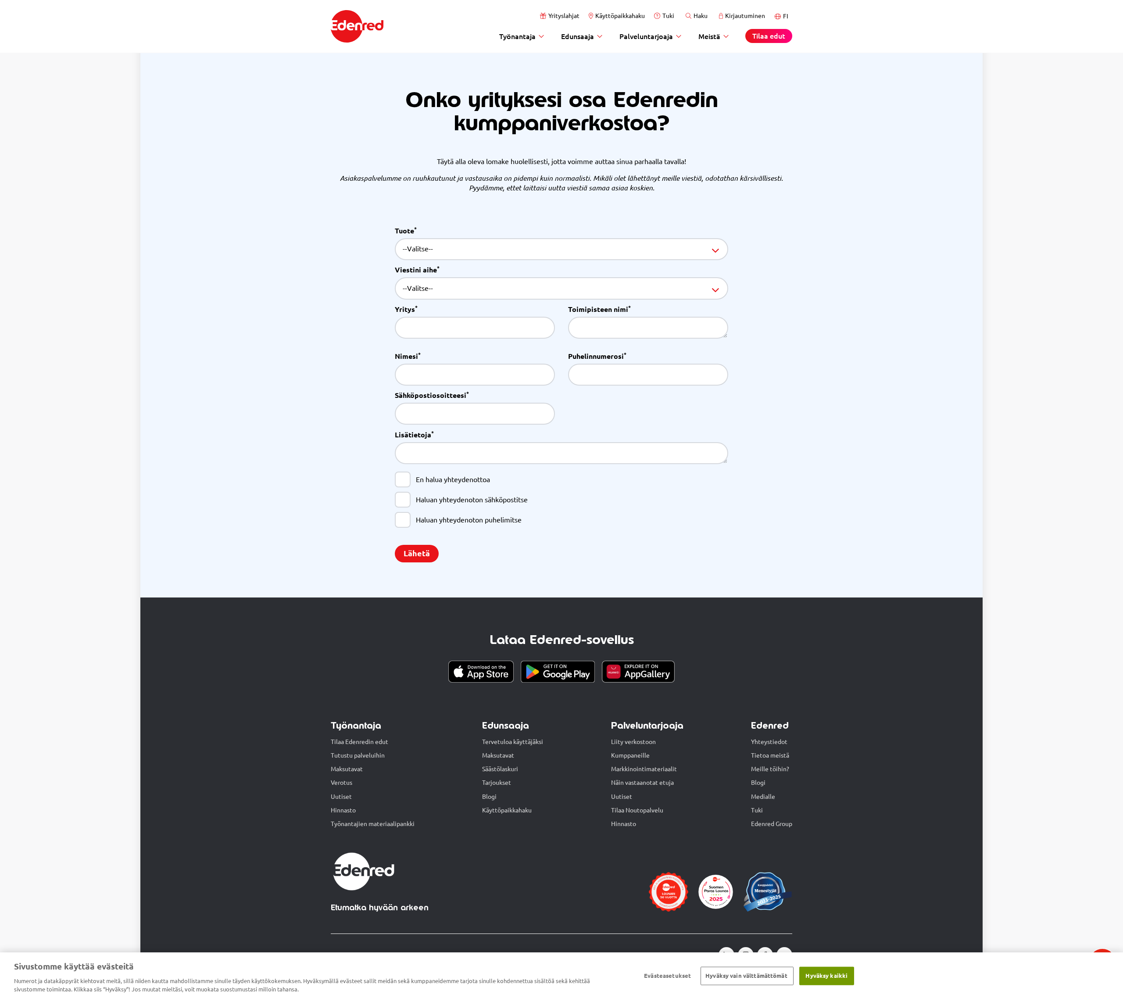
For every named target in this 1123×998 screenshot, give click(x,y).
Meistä (709, 36)
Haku (701, 15)
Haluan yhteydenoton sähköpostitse (472, 499)
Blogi (489, 796)
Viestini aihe (417, 270)
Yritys (406, 310)
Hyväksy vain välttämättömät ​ (747, 975)
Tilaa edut (768, 36)
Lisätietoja (414, 435)
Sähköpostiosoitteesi (432, 396)
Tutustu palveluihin (358, 755)
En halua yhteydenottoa (453, 479)
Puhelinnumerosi (597, 357)
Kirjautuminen (745, 15)
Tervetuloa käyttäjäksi (512, 741)
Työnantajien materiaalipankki (373, 823)
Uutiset (341, 796)
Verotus (341, 782)
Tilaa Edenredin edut (359, 741)
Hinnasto (343, 810)
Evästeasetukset (667, 975)
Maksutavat (347, 769)
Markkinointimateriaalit (644, 769)
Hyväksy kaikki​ (826, 975)
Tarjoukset (496, 782)
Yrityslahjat (563, 15)
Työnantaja (517, 36)
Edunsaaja (577, 36)
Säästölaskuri (500, 769)
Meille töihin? (770, 769)
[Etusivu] (357, 26)
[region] (561, 975)
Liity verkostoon (633, 741)
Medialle (763, 796)
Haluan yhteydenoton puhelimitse (469, 519)
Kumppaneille (630, 755)
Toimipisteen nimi (599, 310)
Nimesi (408, 357)
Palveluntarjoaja (646, 36)
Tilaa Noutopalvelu (637, 810)
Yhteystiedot (769, 741)
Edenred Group (771, 823)
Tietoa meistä (770, 755)
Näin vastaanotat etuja (642, 782)
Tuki (668, 15)
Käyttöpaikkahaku (620, 15)
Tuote (406, 231)
